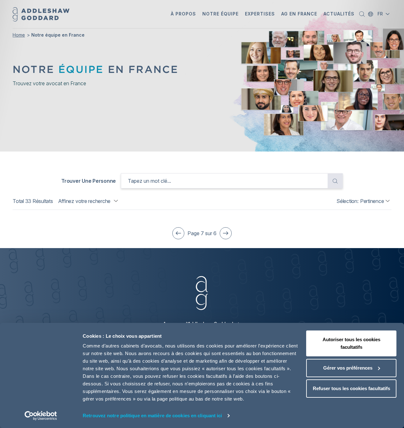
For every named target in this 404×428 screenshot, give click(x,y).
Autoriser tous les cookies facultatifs (351, 343)
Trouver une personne (88, 181)
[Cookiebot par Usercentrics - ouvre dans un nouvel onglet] (40, 415)
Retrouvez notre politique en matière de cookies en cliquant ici (152, 415)
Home (19, 35)
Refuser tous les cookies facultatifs (351, 388)
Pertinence (372, 201)
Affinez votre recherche (84, 201)
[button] (183, 14)
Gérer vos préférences (347, 368)
